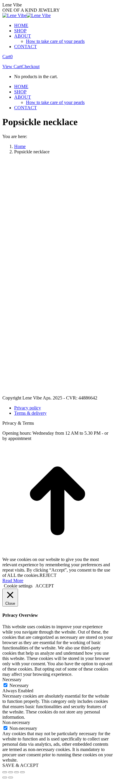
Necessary (19, 685)
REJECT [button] (48, 575)
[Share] (10, 772)
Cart (7, 56)
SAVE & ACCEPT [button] (20, 765)
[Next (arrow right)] (10, 777)
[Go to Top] (57, 554)
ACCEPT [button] (44, 585)
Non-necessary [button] (16, 722)
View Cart (12, 66)
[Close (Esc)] (4, 772)
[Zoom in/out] (22, 772)
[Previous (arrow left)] (4, 777)
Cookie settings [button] (18, 585)
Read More (12, 580)
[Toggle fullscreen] (16, 772)
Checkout (31, 66)
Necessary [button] (12, 679)
